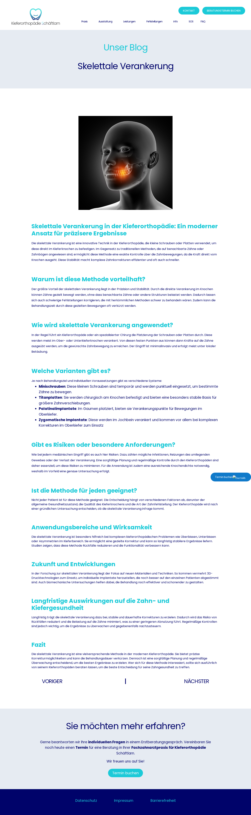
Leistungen (129, 21)
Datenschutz (86, 800)
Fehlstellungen (154, 21)
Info (175, 21)
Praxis (84, 21)
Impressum (123, 800)
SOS (191, 21)
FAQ (203, 21)
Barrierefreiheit (163, 800)
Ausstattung (105, 21)
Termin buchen (224, 477)
